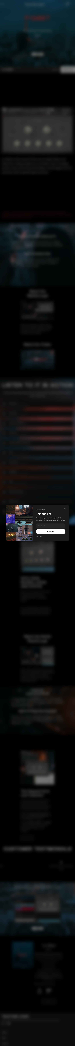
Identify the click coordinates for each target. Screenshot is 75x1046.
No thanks (39, 536)
